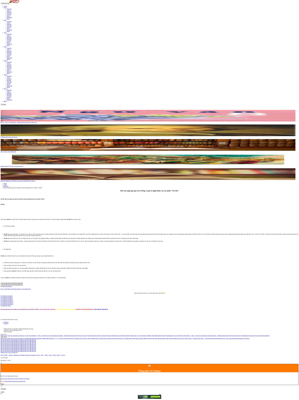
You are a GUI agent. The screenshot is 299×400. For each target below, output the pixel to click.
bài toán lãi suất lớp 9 (100, 309)
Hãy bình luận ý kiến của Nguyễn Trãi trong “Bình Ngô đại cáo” (106, 335)
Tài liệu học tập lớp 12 (7, 304)
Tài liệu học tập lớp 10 (7, 301)
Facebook (145, 294)
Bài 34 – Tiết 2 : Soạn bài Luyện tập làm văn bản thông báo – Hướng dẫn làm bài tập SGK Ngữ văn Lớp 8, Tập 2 (215, 335)
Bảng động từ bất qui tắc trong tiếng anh (15, 381)
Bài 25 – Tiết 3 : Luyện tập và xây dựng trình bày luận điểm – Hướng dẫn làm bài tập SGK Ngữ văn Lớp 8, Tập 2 (61, 335)
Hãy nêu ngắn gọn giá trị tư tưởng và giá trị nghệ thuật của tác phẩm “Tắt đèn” (20, 309)
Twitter (154, 294)
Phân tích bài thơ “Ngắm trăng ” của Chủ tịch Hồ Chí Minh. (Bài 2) (138, 335)
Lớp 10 (5, 60)
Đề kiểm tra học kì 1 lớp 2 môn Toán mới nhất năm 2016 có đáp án (232, 338)
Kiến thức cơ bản (6, 305)
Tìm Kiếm (3, 104)
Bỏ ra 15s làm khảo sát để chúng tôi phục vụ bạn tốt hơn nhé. (16, 289)
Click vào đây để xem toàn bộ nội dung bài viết (11, 283)
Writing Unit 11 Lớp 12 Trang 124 (9, 352)
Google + (6, 323)
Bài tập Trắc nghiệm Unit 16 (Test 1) (10, 338)
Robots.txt (33, 355)
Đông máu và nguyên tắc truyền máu (102, 338)
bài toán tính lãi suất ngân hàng (47, 309)
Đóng (2, 384)
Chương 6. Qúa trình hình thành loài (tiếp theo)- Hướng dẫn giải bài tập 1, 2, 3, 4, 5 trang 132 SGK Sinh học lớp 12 (47, 338)
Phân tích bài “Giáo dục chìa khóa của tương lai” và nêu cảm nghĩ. (17, 335)
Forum (5, 6)
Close (2, 392)
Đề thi (8, 18)
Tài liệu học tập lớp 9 (7, 300)
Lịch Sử (9, 14)
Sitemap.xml (17, 355)
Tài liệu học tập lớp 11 (7, 303)
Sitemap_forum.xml (25, 355)
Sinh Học (9, 11)
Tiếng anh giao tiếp (7, 286)
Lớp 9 (5, 46)
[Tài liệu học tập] (15, 3)
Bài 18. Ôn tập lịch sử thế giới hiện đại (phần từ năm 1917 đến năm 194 (18, 340)
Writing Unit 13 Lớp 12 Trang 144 (84, 338)
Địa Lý (8, 16)
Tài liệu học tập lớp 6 (7, 296)
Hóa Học (9, 38)
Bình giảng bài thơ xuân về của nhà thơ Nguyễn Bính (256, 335)
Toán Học (9, 9)
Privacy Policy (4, 355)
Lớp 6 (5, 7)
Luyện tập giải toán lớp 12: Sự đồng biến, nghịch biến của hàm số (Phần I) (129, 338)
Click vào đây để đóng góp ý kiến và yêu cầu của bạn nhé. (15, 378)
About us (11, 355)
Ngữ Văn (9, 13)
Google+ (150, 294)
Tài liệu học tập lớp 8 (7, 298)
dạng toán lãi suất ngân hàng (65, 309)
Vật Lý (8, 10)
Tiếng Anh (9, 17)
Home (5, 183)
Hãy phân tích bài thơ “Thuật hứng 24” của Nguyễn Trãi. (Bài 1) (171, 335)
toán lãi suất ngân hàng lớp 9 (84, 309)
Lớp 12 (5, 88)
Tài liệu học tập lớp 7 (7, 297)
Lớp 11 (5, 74)
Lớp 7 (5, 20)
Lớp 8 (5, 32)
